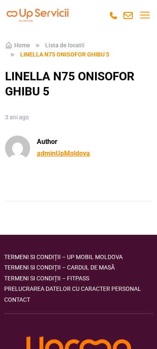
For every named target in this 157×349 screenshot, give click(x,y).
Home (22, 45)
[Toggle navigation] (144, 15)
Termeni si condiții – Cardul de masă (59, 267)
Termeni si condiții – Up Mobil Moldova (63, 257)
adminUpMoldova (63, 153)
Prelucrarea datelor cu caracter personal (72, 288)
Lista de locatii (65, 45)
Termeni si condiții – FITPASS (46, 278)
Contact (17, 299)
